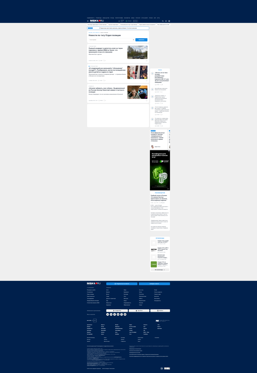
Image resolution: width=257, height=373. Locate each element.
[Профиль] (169, 21)
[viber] (121, 314)
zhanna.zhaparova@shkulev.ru (92, 363)
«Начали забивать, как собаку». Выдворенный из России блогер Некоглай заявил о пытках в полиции (107, 90)
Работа (140, 298)
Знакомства (127, 17)
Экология (156, 296)
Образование (127, 305)
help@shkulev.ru (96, 358)
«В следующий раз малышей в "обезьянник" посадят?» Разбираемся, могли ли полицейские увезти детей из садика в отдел (107, 70)
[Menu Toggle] (87, 21)
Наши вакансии (91, 296)
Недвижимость (91, 17)
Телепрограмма (119, 17)
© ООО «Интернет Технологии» (108, 368)
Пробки (151, 17)
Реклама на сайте (91, 290)
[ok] (114, 314)
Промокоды (99, 17)
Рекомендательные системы (134, 352)
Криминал (126, 292)
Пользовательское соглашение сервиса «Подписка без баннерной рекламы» (144, 354)
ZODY (155, 17)
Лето (125, 296)
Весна (107, 294)
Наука (125, 300)
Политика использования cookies (135, 350)
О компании (90, 292)
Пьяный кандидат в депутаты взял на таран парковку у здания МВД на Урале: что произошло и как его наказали (106, 50)
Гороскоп (138, 17)
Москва (90, 32)
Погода (112, 17)
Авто (107, 290)
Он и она (141, 290)
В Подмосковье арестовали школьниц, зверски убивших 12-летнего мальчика (118, 28)
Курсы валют (144, 17)
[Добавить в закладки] (146, 60)
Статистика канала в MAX (93, 302)
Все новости (96, 32)
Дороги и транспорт (111, 298)
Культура (126, 294)
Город (107, 296)
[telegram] (107, 314)
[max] (118, 314)
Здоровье (108, 305)
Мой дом (126, 298)
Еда (107, 300)
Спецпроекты (157, 300)
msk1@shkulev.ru (102, 355)
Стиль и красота (158, 292)
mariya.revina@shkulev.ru (96, 359)
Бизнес (108, 292)
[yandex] (125, 314)
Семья (140, 305)
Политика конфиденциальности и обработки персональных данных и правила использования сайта (148, 356)
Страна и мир (157, 294)
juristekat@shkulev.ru (118, 357)
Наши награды (90, 294)
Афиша (132, 17)
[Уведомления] (166, 21)
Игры (158, 17)
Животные (108, 302)
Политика (141, 294)
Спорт (155, 290)
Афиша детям (106, 17)
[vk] (111, 314)
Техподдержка (90, 298)
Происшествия (142, 296)
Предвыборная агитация (93, 300)
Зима (125, 290)
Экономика (157, 298)
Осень (140, 292)
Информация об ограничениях (135, 348)
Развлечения (142, 300)
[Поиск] (162, 21)
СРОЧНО (90, 28)
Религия (141, 302)
